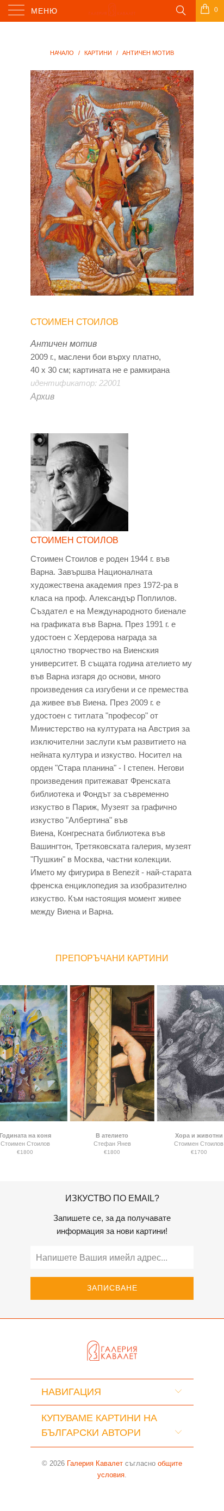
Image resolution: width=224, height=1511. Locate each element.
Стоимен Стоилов (74, 322)
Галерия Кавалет (95, 1463)
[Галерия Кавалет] (112, 11)
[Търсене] (180, 9)
